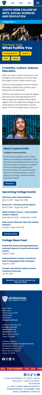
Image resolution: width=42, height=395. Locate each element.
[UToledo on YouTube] (38, 375)
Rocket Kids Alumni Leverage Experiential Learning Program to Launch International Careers (20, 248)
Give (29, 3)
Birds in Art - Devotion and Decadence (18, 205)
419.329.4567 (7, 332)
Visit (12, 3)
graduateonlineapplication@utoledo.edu (18, 344)
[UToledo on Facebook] (3, 359)
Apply (21, 3)
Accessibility (29, 389)
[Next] (38, 129)
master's (25, 53)
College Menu (8, 22)
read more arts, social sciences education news (20, 281)
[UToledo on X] (13, 359)
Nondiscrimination (15, 389)
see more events (10, 234)
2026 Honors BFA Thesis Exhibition (17, 197)
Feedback (25, 391)
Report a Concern (31, 386)
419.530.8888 (7, 329)
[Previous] (4, 129)
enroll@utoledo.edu (9, 327)
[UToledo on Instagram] (7, 359)
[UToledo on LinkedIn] (10, 359)
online (15, 58)
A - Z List (11, 386)
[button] (38, 3)
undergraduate (10, 53)
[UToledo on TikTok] (31, 375)
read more (10, 183)
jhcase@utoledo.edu (10, 320)
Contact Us (35, 391)
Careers (19, 386)
